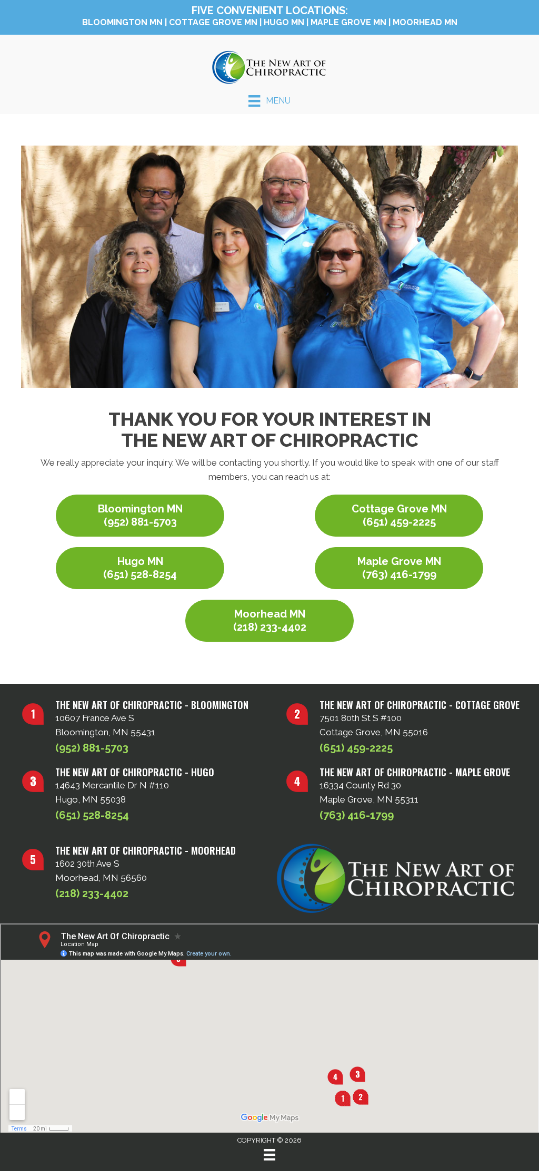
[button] (140, 516)
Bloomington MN (122, 22)
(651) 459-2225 (356, 748)
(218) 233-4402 (91, 893)
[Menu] (269, 1155)
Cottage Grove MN (213, 22)
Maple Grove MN (348, 22)
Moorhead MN (425, 22)
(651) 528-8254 (92, 815)
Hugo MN (284, 22)
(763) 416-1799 (357, 815)
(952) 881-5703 (91, 748)
